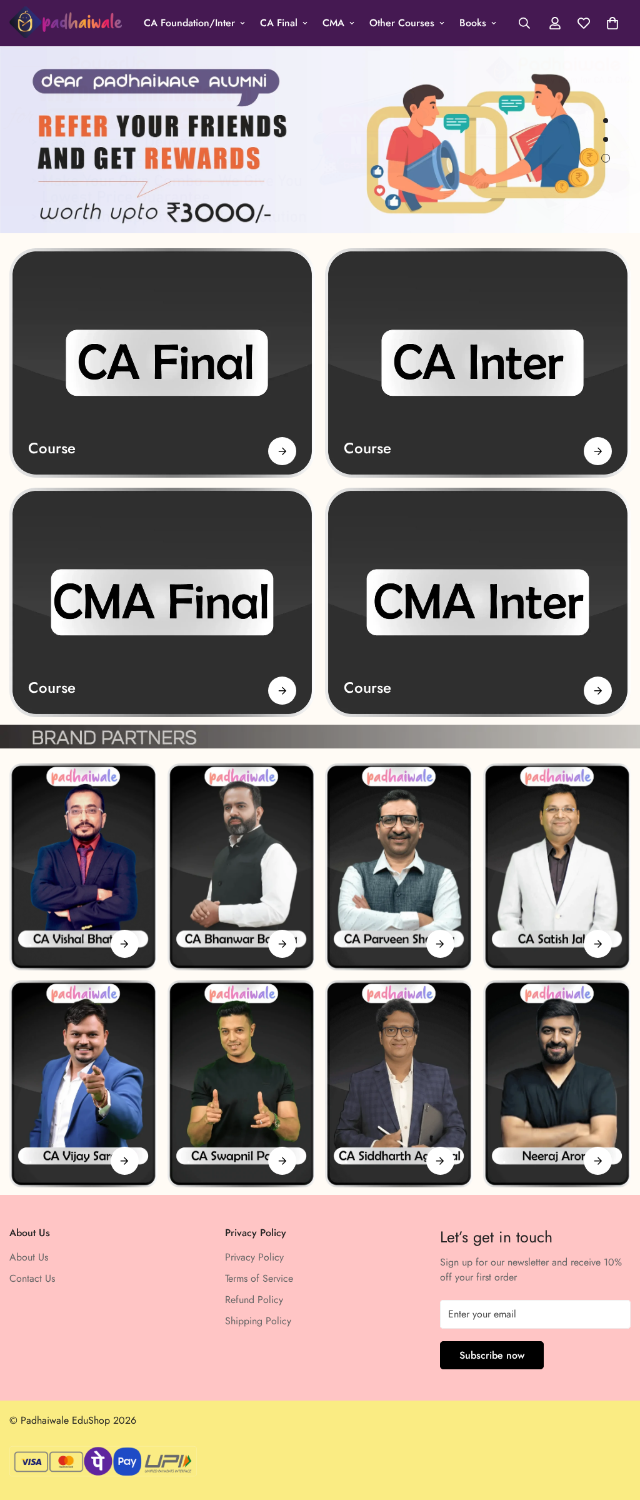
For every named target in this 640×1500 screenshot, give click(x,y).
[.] (125, 944)
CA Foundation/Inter (189, 23)
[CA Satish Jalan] (557, 866)
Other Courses (401, 23)
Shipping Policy (258, 1321)
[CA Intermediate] (478, 363)
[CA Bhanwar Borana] (242, 866)
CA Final (279, 23)
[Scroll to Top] (615, 1431)
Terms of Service (259, 1278)
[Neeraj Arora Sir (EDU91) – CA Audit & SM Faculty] (557, 1083)
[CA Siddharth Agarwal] (399, 1083)
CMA (333, 23)
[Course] (282, 451)
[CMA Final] (162, 602)
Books (472, 23)
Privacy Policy (254, 1257)
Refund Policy (254, 1299)
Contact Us (32, 1278)
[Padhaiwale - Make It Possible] (65, 23)
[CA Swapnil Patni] (242, 1083)
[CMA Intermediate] (478, 602)
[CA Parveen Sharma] (399, 866)
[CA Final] (162, 363)
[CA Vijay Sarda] (83, 1083)
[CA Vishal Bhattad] (83, 866)
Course (52, 448)
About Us (28, 1257)
